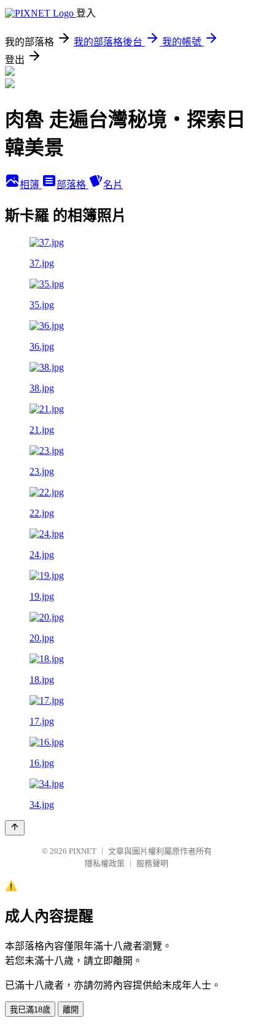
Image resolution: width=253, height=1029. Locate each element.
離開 (71, 1009)
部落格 (72, 184)
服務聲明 (152, 863)
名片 (113, 184)
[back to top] (15, 827)
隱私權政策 (105, 863)
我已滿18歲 (30, 1009)
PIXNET (82, 851)
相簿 (31, 184)
